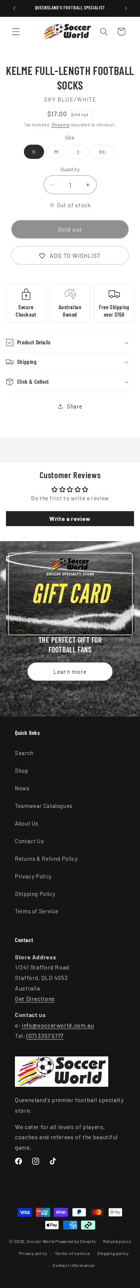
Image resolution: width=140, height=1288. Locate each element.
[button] (15, 31)
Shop (21, 770)
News (22, 788)
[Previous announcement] (14, 8)
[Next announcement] (126, 8)
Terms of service (72, 1253)
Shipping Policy (35, 893)
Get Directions (35, 998)
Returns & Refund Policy (46, 858)
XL (106, 153)
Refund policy (117, 1241)
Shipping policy (113, 1253)
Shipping (60, 124)
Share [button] (74, 406)
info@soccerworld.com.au (58, 1025)
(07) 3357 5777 (45, 1035)
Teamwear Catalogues (43, 805)
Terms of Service (37, 911)
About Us (26, 823)
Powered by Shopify (75, 1241)
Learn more (70, 671)
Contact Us (29, 841)
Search (24, 752)
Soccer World (40, 1241)
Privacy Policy (33, 876)
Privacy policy (33, 1253)
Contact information (73, 1265)
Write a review (70, 518)
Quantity (70, 169)
